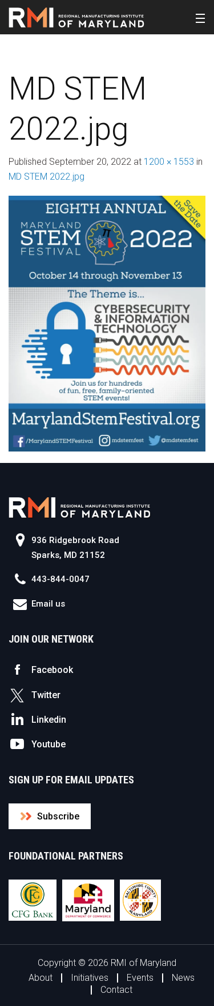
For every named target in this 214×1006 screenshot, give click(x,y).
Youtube (48, 744)
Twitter (45, 695)
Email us (48, 604)
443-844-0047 (60, 579)
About (41, 977)
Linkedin (48, 719)
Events (140, 977)
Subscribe (58, 816)
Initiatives (89, 977)
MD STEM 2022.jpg (46, 176)
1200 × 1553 (169, 161)
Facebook (52, 669)
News (183, 977)
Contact (116, 989)
